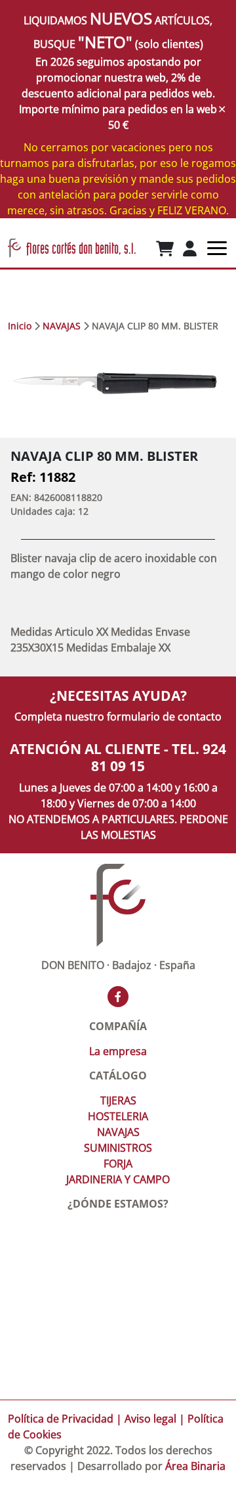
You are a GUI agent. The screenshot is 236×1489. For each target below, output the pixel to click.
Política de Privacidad (60, 1418)
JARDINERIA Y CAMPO (118, 1179)
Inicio (19, 325)
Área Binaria (195, 1466)
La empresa (118, 1051)
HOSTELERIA (118, 1116)
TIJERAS (118, 1100)
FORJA (118, 1163)
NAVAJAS (62, 325)
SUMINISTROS (118, 1148)
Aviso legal (150, 1418)
